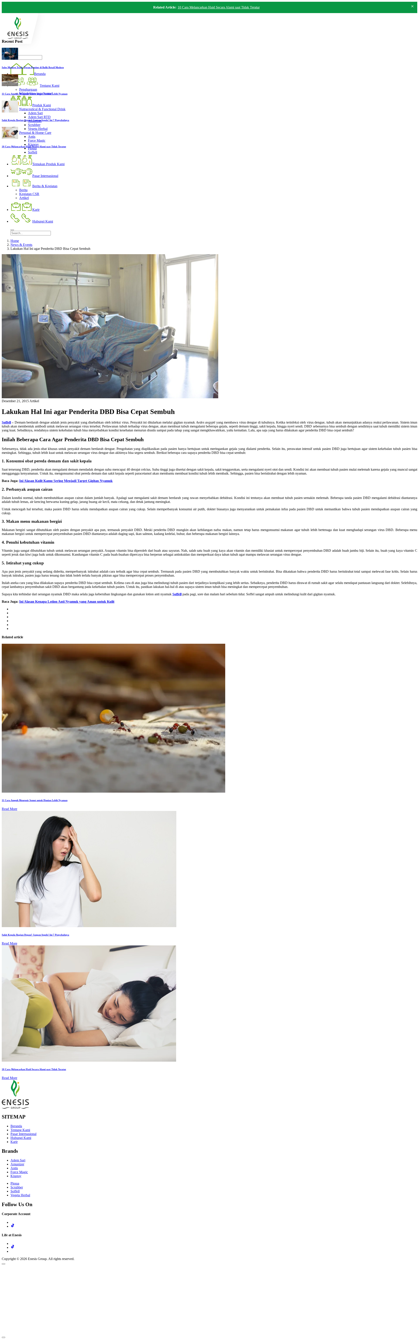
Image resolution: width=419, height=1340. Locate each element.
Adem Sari (17, 1160)
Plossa (14, 1183)
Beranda (16, 1126)
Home (14, 241)
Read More (9, 809)
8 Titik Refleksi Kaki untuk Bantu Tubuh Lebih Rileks (215, 7)
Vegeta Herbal (20, 1195)
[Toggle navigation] (12, 230)
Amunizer (17, 1164)
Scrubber (16, 1187)
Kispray (15, 1176)
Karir (14, 1142)
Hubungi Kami (20, 1138)
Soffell (6, 422)
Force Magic (19, 1172)
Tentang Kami (20, 1130)
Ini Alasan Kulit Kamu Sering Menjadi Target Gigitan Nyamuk (66, 481)
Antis (14, 1168)
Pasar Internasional (23, 1134)
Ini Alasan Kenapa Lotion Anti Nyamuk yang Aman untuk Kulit (66, 601)
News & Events (21, 245)
